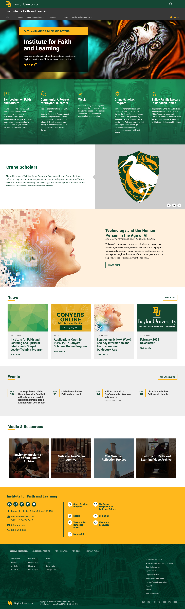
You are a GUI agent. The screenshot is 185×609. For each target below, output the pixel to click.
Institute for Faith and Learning (27, 11)
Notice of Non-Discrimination (156, 582)
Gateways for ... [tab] (92, 551)
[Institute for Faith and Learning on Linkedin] (27, 504)
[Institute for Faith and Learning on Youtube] (33, 504)
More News (170, 297)
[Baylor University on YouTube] (174, 603)
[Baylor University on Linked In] (164, 603)
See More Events (167, 377)
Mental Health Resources (155, 578)
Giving (176, 17)
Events (65, 17)
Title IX (148, 589)
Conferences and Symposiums (30, 17)
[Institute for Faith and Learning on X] (21, 504)
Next (179, 205)
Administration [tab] (61, 551)
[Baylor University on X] (158, 603)
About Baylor (15, 558)
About (8, 17)
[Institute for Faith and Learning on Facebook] (9, 504)
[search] (171, 4)
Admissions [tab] (76, 551)
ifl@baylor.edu (18, 524)
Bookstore (14, 569)
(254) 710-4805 (19, 529)
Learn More (114, 264)
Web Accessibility (152, 593)
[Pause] (174, 205)
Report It (149, 586)
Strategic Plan (51, 569)
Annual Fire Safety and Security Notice (159, 563)
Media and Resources (81, 17)
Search (48, 562)
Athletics (14, 562)
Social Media (50, 566)
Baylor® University (54, 602)
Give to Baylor (33, 569)
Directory (31, 566)
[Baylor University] (22, 4)
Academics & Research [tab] (41, 551)
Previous (169, 205)
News (48, 558)
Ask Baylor (14, 566)
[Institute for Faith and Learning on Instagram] (15, 504)
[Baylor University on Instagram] (153, 603)
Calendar (31, 558)
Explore (28, 65)
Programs (52, 17)
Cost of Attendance (153, 567)
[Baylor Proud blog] (143, 603)
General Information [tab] (19, 551)
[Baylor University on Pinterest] (169, 603)
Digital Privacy (151, 570)
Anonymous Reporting (154, 559)
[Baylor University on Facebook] (148, 603)
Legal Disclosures (152, 574)
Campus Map (33, 562)
